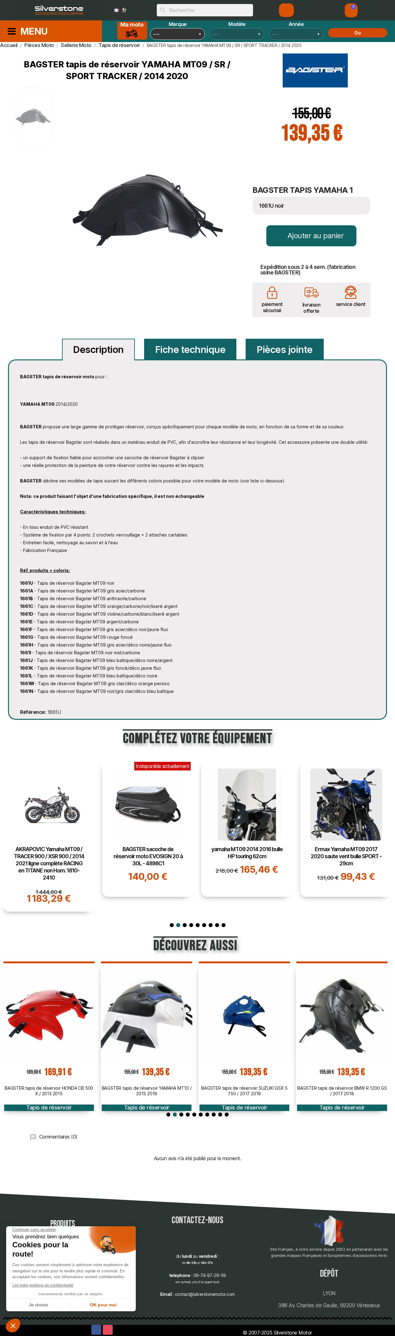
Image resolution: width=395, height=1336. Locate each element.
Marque (178, 24)
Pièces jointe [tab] (285, 349)
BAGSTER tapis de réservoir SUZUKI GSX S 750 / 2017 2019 (244, 1090)
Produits (62, 1224)
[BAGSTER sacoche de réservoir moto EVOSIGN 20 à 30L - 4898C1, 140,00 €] (148, 828)
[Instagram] (108, 1330)
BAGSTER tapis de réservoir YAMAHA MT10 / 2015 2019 (147, 1090)
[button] (351, 10)
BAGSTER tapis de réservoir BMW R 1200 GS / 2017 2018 (342, 1090)
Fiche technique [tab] (190, 349)
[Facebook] (96, 1330)
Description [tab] (98, 349)
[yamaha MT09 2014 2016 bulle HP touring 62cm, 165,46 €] (247, 828)
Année (296, 24)
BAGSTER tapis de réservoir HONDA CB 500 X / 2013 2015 (49, 1090)
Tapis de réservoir (49, 1107)
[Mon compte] (286, 10)
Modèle (236, 24)
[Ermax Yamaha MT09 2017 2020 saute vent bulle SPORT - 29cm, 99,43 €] (346, 828)
